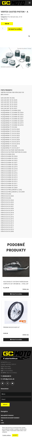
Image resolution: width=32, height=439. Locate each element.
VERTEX (5, 19)
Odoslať (5, 404)
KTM (8, 17)
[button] (29, 36)
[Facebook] (2, 383)
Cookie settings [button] (6, 435)
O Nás (2, 422)
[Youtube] (12, 383)
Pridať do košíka (15, 29)
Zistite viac (26, 289)
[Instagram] (7, 383)
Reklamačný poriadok (7, 415)
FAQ (2, 420)
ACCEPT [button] (15, 435)
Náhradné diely (14, 17)
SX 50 (20, 17)
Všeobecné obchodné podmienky (10, 418)
